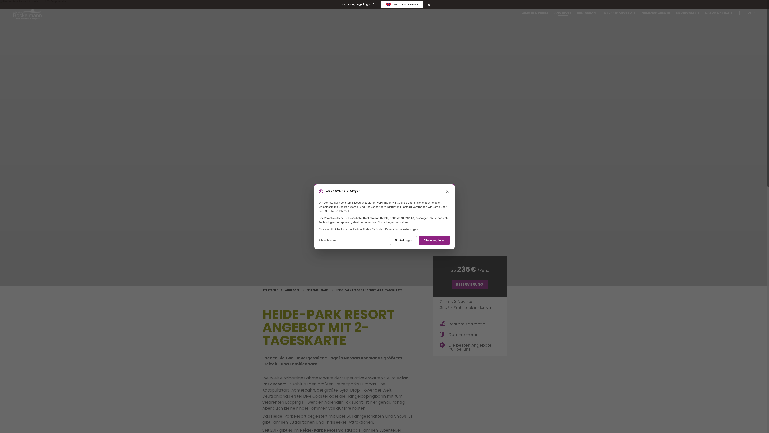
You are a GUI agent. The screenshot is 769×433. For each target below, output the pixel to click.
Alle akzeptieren (434, 240)
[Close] (429, 4)
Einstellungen (403, 240)
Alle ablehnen (327, 240)
